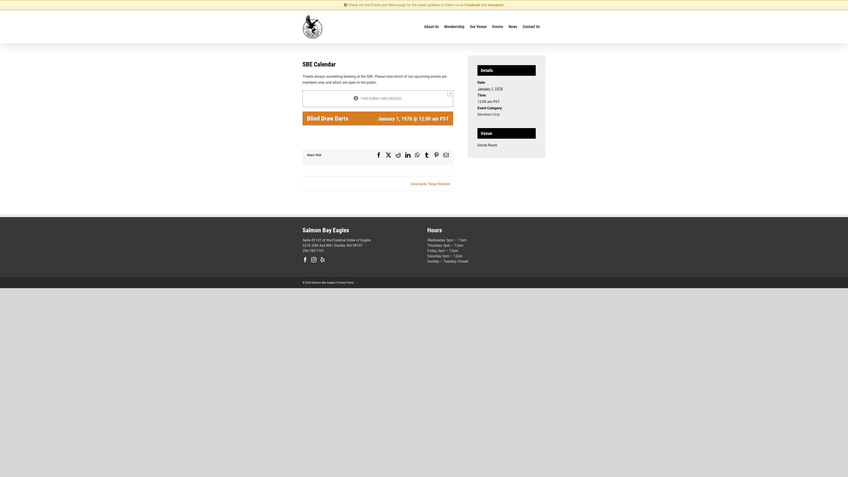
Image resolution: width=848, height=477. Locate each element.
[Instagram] (313, 259)
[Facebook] (305, 259)
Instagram (496, 5)
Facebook (472, 5)
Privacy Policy (345, 282)
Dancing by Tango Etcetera (430, 183)
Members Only (488, 114)
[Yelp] (322, 259)
